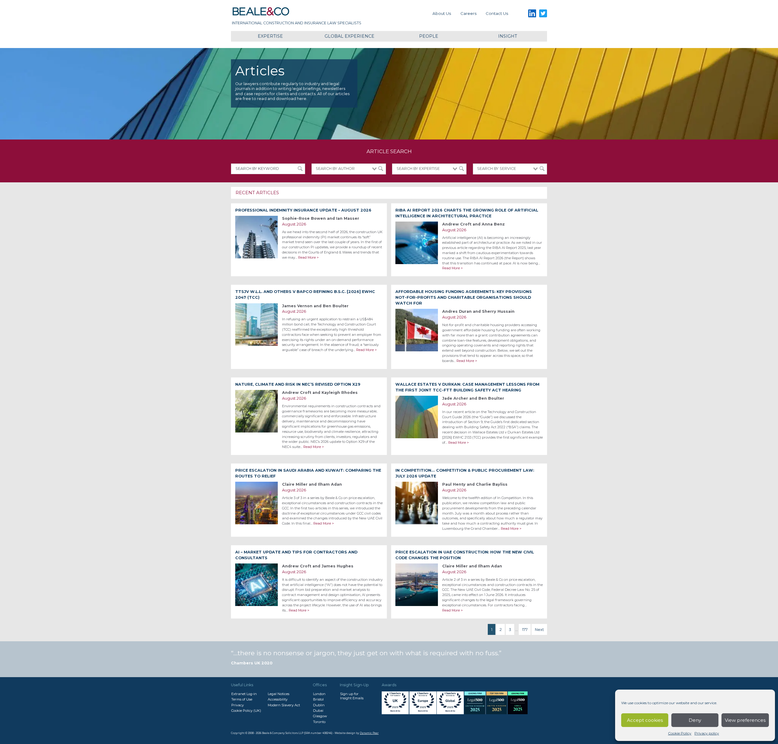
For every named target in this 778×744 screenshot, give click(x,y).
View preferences (745, 720)
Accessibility (277, 699)
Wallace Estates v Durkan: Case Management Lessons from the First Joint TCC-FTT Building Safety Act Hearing (467, 387)
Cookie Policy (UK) (246, 710)
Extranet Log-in (244, 694)
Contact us (497, 13)
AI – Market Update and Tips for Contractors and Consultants (296, 555)
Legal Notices (278, 694)
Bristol (318, 699)
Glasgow (320, 716)
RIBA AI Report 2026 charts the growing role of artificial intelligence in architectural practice (466, 213)
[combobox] (349, 169)
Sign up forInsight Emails (351, 696)
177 (525, 629)
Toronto (319, 722)
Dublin (319, 705)
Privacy (237, 705)
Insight (507, 36)
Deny (695, 720)
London (319, 694)
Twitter (543, 13)
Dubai (318, 710)
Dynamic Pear (369, 733)
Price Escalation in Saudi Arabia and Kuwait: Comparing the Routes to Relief (308, 473)
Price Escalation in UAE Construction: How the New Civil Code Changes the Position (464, 555)
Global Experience (349, 36)
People (428, 36)
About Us (441, 13)
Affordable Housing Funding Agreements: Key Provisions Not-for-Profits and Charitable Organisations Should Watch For (463, 297)
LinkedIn (532, 13)
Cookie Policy (679, 733)
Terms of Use (241, 699)
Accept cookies (645, 720)
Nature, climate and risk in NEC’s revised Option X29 (297, 384)
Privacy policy (706, 733)
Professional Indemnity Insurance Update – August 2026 (303, 210)
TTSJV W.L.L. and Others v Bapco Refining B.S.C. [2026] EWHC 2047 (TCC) (305, 294)
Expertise (270, 36)
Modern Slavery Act (284, 705)
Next (539, 629)
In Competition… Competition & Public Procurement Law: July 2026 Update (464, 473)
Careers (468, 13)
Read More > (308, 257)
